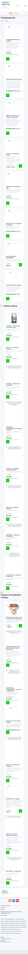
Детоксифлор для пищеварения (11, 257)
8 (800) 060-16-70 (5, 942)
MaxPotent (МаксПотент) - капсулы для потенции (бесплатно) (13, 648)
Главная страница (4, 20)
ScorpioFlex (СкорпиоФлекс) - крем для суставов (14, 428)
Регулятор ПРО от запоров (13, 285)
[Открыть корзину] (21, 5)
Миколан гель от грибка (13, 799)
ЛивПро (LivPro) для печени (14, 79)
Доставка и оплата (5, 905)
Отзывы (2, 909)
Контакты (3, 907)
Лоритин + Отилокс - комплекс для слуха (12, 834)
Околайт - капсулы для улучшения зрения (12, 469)
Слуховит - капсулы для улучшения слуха (13, 326)
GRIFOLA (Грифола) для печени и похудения (12, 116)
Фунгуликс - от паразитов (13, 871)
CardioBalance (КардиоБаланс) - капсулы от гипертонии (13, 689)
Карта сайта (4, 915)
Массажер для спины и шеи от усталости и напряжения (14, 618)
